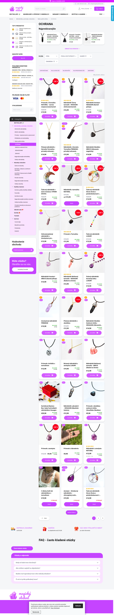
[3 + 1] (49, 133)
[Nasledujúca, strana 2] (98, 518)
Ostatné (17, 231)
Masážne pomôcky (19, 225)
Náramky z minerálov (19, 162)
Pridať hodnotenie (18, 250)
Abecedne (91, 70)
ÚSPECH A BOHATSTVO (21, 147)
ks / (23, 58)
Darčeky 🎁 (17, 212)
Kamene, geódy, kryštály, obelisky (23, 190)
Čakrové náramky (19, 165)
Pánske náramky (19, 177)
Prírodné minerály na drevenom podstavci (23, 206)
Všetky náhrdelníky (19, 159)
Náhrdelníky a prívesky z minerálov (23, 126)
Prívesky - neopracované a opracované (25, 135)
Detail (71, 203)
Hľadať (64, 8)
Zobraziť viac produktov (71, 48)
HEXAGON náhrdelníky (20, 129)
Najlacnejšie (55, 70)
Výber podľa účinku (20, 141)
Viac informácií (55, 608)
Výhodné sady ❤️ (18, 209)
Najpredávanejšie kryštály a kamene (24, 199)
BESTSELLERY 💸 (19, 123)
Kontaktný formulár (23, 269)
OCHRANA (18, 144)
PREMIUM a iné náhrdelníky (22, 138)
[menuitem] (16, 14)
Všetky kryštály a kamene (21, 202)
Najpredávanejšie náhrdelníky (22, 156)
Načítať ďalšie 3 (72, 512)
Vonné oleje (18, 222)
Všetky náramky (19, 184)
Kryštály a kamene (19, 187)
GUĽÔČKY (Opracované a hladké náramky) (23, 174)
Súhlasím (78, 606)
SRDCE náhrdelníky (19, 132)
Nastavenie (36, 612)
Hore (45, 518)
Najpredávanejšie (78, 70)
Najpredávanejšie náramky (21, 180)
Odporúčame (44, 70)
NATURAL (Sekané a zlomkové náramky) (22, 169)
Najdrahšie (66, 70)
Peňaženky (17, 228)
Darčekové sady (19, 196)
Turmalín (16, 215)
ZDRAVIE (17, 153)
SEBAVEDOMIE (19, 150)
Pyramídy (17, 193)
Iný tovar (16, 219)
